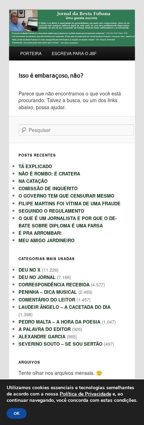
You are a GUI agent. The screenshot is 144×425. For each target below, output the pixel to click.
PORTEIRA (31, 53)
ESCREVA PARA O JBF (74, 53)
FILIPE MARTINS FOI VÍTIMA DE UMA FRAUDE (70, 203)
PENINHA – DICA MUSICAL (48, 291)
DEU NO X (30, 269)
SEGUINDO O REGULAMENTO (51, 210)
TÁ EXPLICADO (35, 166)
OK (17, 413)
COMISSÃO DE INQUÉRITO (48, 188)
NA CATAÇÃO (33, 181)
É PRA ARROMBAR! (40, 233)
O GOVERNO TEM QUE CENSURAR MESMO (66, 195)
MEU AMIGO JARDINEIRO (46, 240)
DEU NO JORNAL (37, 277)
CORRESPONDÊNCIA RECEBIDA (54, 284)
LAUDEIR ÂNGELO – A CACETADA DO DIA (64, 307)
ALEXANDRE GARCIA (42, 336)
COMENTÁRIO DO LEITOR (47, 299)
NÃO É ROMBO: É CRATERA (49, 173)
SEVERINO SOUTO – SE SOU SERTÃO (60, 343)
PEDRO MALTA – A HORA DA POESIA (59, 321)
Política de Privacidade (85, 394)
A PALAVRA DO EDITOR (45, 329)
